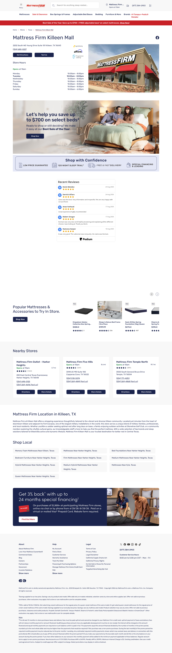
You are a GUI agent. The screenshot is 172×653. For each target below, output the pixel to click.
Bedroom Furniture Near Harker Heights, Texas (35, 458)
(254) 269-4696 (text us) (27, 385)
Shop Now (20, 319)
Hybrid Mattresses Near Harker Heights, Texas (35, 465)
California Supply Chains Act (96, 558)
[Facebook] (124, 544)
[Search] (53, 5)
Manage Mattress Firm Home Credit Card (67, 567)
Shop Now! (124, 23)
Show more (24, 573)
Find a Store (56, 552)
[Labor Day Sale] (86, 153)
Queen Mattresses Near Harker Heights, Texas (35, 476)
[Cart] (151, 5)
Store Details (46, 392)
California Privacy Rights (95, 561)
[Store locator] (106, 4)
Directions (26, 392)
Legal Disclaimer (92, 555)
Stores (22, 30)
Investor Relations (25, 570)
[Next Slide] (157, 294)
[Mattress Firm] (36, 6)
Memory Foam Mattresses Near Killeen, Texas (34, 451)
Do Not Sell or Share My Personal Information (98, 565)
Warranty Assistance (60, 558)
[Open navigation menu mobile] (21, 4)
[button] (24, 14)
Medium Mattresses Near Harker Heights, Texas (132, 458)
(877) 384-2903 (127, 550)
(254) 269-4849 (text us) (77, 381)
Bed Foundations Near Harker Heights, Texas (131, 451)
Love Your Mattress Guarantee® (31, 552)
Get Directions (22, 55)
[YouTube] (128, 544)
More (20, 617)
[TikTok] (139, 544)
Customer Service (59, 555)
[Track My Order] (127, 5)
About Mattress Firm (26, 549)
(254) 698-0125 (23, 381)
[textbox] (77, 5)
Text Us (44, 55)
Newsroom (23, 567)
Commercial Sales (25, 555)
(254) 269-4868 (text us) (127, 381)
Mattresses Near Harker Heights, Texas (80, 451)
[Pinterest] (136, 544)
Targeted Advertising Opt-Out (97, 569)
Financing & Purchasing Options (64, 564)
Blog (20, 558)
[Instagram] (132, 544)
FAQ (53, 570)
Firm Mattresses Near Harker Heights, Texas (82, 458)
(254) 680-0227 (20, 49)
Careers (22, 561)
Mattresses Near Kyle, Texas (124, 465)
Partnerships (23, 564)
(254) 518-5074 (73, 378)
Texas (30, 30)
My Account (56, 549)
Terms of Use (91, 549)
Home (15, 30)
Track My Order (58, 561)
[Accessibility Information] (22, 580)
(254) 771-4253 (123, 378)
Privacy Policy (91, 552)
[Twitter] (121, 544)
